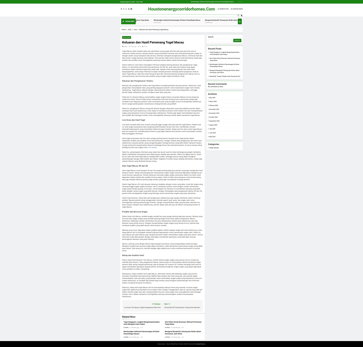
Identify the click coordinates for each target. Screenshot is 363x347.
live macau (153, 147)
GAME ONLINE (126, 37)
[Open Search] (238, 15)
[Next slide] (241, 2)
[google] (128, 9)
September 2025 (214, 121)
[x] (126, 9)
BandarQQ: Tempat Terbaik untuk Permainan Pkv (225, 76)
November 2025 (214, 113)
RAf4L (125, 46)
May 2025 (212, 137)
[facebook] (121, 9)
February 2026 (213, 105)
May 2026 (212, 97)
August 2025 (213, 125)
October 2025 (213, 117)
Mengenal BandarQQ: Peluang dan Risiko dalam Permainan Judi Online (209, 20)
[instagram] (123, 9)
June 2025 (212, 133)
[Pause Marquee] (240, 21)
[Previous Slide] (238, 2)
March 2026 (213, 101)
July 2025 (212, 129)
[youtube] (131, 9)
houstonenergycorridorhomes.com (181, 9)
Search (210, 37)
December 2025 (214, 109)
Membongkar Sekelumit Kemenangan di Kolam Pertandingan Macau (212, 2)
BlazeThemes (201, 344)
